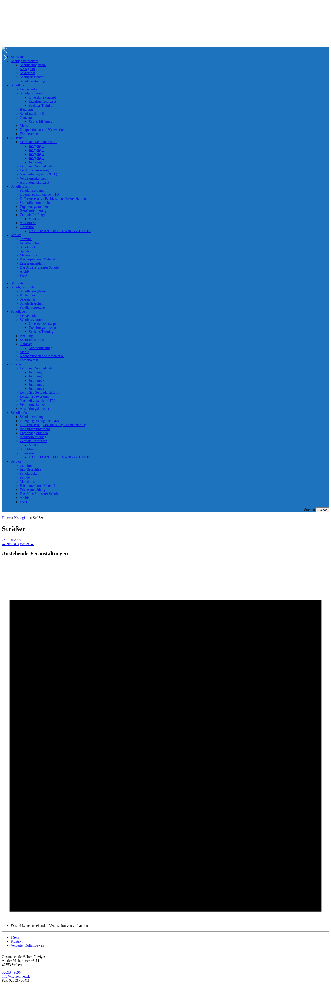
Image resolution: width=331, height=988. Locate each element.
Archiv (25, 271)
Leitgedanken (29, 89)
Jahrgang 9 (36, 162)
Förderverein (29, 134)
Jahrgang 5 (36, 146)
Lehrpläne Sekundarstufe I (38, 142)
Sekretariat (27, 73)
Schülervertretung (32, 81)
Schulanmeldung (32, 190)
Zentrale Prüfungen (33, 215)
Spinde (25, 251)
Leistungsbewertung (34, 170)
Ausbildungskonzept (34, 182)
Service (16, 235)
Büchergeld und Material (37, 259)
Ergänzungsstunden (34, 207)
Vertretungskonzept (33, 178)
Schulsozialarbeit (32, 113)
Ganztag (26, 117)
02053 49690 (11, 972)
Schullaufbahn (21, 186)
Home (6, 518)
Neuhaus (10, 544)
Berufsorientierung (33, 211)
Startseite (17, 57)
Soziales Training (41, 105)
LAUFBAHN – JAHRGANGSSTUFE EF (60, 231)
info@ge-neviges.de (16, 976)
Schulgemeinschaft (24, 61)
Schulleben (19, 85)
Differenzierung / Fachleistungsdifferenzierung (53, 198)
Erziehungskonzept (42, 101)
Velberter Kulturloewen (27, 945)
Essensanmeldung (32, 263)
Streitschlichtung (40, 122)
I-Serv (15, 937)
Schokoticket (29, 247)
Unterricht (18, 138)
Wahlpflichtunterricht (35, 202)
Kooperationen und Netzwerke (42, 130)
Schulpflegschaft (31, 77)
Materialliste (28, 255)
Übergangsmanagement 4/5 (39, 194)
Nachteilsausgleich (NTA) (38, 174)
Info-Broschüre (30, 243)
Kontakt (16, 941)
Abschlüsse (28, 223)
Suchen (309, 510)
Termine (26, 239)
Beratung (26, 109)
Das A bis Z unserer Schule (39, 267)
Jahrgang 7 (36, 154)
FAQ (23, 275)
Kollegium (27, 69)
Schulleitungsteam (33, 65)
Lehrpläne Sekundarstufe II (39, 166)
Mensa (24, 126)
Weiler (27, 544)
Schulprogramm (31, 93)
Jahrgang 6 (36, 150)
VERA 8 (35, 219)
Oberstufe (27, 227)
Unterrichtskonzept (42, 97)
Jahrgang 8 (36, 158)
